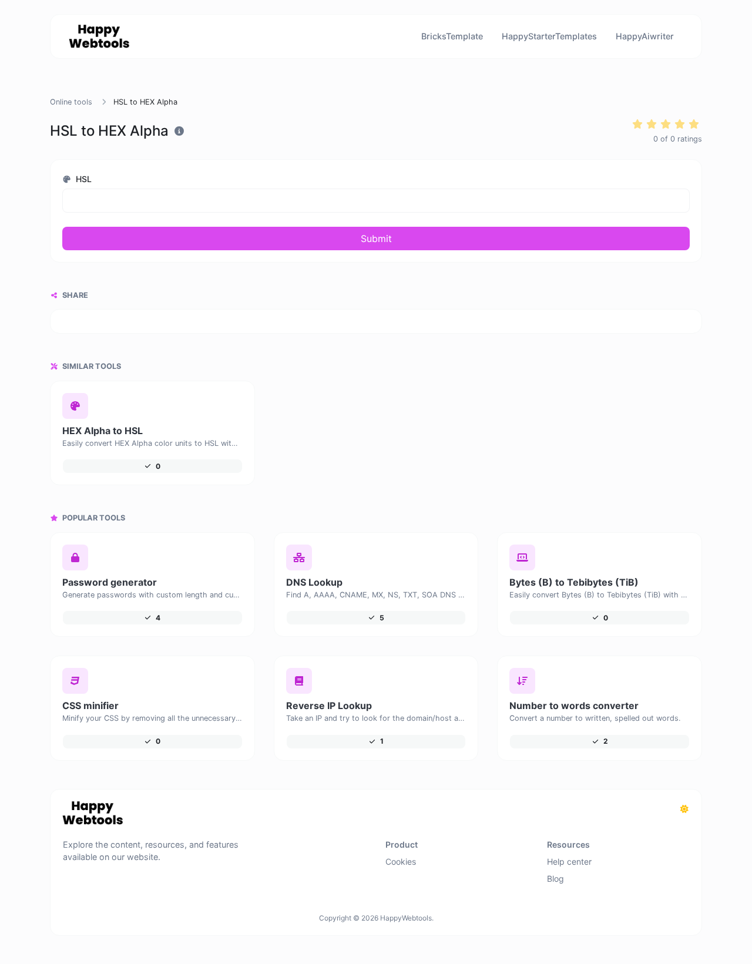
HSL (82, 179)
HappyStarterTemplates (549, 36)
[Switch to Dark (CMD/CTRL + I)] (684, 809)
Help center (569, 861)
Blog (555, 879)
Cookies (400, 861)
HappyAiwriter (645, 36)
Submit (376, 238)
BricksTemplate (452, 36)
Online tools (71, 102)
